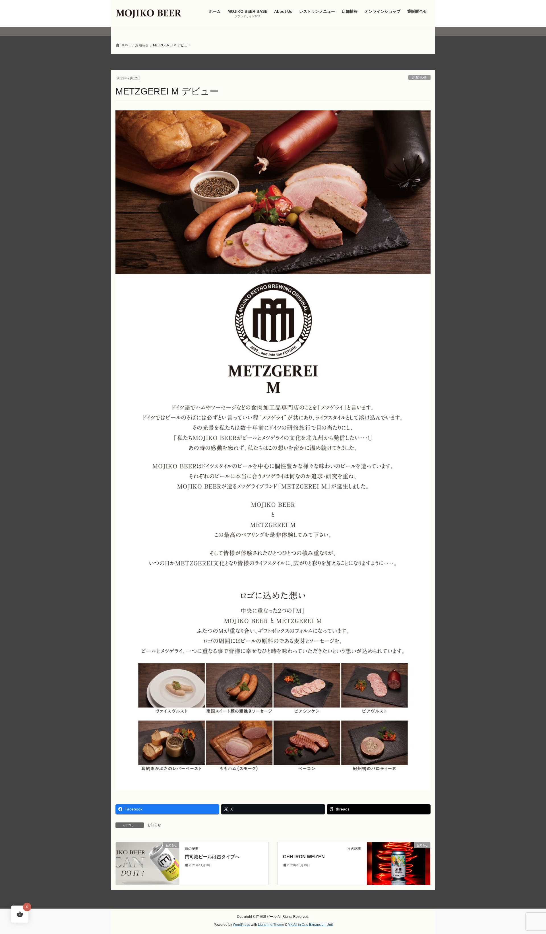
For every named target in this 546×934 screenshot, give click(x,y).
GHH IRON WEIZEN (304, 856)
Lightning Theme (271, 925)
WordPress (241, 925)
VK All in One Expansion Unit (310, 925)
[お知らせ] (147, 863)
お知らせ (419, 77)
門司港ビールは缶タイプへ (212, 856)
